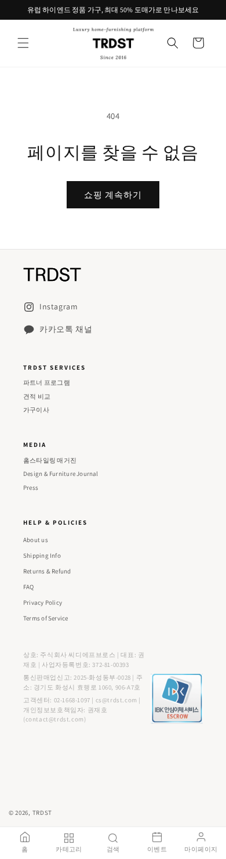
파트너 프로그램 (46, 382)
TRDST (42, 813)
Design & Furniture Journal (61, 474)
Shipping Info (42, 555)
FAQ (28, 587)
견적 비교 (36, 396)
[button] (23, 43)
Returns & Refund (47, 571)
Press (30, 487)
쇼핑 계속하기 (113, 194)
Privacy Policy (42, 602)
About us (35, 540)
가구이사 (36, 410)
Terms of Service (45, 618)
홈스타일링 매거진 (49, 460)
